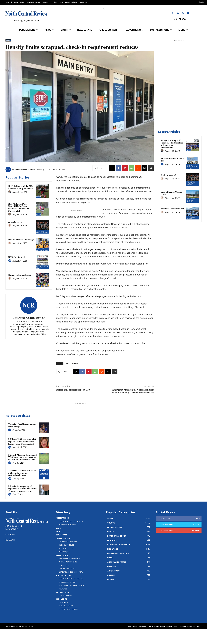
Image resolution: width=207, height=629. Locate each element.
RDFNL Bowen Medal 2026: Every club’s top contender (21, 187)
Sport (38, 197)
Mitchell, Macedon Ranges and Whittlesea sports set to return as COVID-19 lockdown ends (22, 457)
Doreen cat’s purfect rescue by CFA (73, 389)
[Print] (151, 168)
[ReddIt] (138, 168)
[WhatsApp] (131, 168)
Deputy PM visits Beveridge (21, 239)
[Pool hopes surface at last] (192, 213)
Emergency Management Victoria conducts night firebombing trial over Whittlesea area (133, 391)
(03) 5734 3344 (11, 540)
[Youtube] (188, 13)
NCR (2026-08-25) (16, 257)
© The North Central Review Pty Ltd (19, 626)
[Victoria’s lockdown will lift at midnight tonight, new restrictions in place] (44, 474)
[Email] (144, 168)
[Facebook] (172, 13)
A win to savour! (15, 221)
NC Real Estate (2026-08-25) (172, 159)
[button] (179, 19)
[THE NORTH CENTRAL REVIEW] (26, 13)
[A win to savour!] (42, 227)
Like (198, 518)
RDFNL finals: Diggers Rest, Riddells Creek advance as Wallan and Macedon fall (18, 207)
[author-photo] (10, 191)
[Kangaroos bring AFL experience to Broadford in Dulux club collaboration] (192, 145)
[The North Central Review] (8, 169)
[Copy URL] (112, 168)
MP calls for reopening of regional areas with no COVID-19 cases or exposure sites (22, 488)
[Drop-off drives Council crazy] (192, 196)
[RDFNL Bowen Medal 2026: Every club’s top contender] (42, 191)
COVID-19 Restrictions (72, 364)
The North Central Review (25, 169)
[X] (183, 13)
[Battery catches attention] (42, 280)
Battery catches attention (19, 274)
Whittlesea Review (191, 217)
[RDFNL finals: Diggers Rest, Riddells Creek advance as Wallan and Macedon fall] (42, 209)
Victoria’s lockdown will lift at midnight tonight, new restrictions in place (22, 473)
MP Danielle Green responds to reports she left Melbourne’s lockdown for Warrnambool (22, 441)
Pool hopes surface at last (172, 208)
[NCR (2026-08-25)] (42, 262)
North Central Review (42, 267)
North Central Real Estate (192, 166)
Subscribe (195, 530)
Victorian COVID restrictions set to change (22, 425)
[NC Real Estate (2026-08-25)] (192, 163)
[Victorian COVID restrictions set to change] (44, 427)
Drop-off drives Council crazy (171, 193)
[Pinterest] (125, 168)
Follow (196, 524)
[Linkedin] (178, 13)
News (8, 40)
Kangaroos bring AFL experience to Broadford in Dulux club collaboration (172, 144)
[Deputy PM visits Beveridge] (42, 244)
